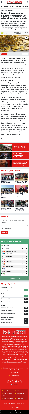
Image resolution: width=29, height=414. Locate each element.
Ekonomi (18, 6)
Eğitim (12, 6)
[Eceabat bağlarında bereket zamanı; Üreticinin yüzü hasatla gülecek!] (7, 189)
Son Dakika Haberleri (9, 398)
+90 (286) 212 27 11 (15, 372)
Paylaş (4, 53)
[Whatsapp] (18, 381)
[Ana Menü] (1, 2)
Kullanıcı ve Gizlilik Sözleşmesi (18, 403)
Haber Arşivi (20, 398)
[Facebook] (8, 381)
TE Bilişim (18, 407)
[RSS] (21, 381)
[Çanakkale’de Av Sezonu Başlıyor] (7, 176)
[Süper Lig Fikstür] (27, 284)
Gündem (25, 6)
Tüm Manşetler (20, 393)
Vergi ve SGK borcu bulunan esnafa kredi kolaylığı (20, 195)
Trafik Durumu (20, 390)
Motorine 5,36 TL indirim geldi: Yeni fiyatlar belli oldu (19, 209)
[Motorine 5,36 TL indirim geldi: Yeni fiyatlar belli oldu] (21, 203)
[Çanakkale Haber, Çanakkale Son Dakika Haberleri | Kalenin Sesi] (14, 2)
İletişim (5, 403)
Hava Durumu (7, 390)
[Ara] (27, 2)
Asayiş (6, 6)
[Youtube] (16, 381)
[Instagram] (13, 381)
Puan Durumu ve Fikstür (7, 394)
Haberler (3, 10)
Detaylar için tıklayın (14, 278)
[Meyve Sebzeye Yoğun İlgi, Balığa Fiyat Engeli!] (21, 176)
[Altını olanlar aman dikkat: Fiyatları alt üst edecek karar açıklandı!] (14, 43)
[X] (10, 381)
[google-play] (14, 385)
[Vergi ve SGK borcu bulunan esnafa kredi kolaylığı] (21, 189)
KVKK (9, 403)
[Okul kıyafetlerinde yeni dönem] (7, 203)
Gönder (4, 232)
